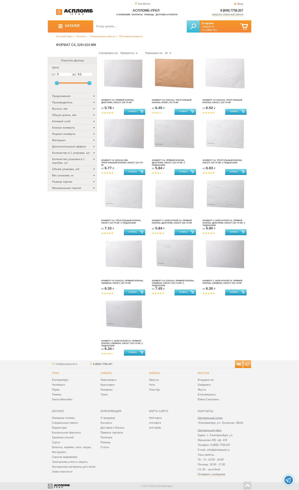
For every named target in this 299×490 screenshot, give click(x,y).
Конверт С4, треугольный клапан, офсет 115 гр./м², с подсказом (121, 221)
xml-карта (155, 422)
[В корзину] (244, 27)
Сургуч (56, 442)
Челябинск (58, 384)
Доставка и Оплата (112, 427)
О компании (123, 14)
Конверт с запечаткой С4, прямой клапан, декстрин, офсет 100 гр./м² (172, 221)
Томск (104, 394)
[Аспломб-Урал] (74, 14)
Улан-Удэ (154, 389)
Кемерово (106, 389)
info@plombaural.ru (66, 364)
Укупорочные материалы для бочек (73, 466)
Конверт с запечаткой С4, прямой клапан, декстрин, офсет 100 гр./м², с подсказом (224, 222)
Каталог (81, 36)
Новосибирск (108, 379)
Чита (152, 384)
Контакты (137, 14)
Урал (55, 373)
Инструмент (59, 452)
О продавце (107, 417)
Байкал (154, 373)
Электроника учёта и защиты (70, 461)
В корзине (208, 23)
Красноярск (107, 384)
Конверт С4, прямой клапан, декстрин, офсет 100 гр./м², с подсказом (168, 162)
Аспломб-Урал (64, 36)
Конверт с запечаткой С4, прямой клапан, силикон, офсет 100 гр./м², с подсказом (122, 343)
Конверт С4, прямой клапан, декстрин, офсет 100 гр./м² (117, 101)
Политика (106, 437)
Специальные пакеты (102, 36)
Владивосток (206, 379)
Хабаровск (204, 384)
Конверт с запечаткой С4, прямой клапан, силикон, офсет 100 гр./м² (222, 281)
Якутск (202, 389)
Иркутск (154, 379)
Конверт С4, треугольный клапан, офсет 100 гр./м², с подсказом (222, 161)
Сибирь (106, 373)
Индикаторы (59, 427)
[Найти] (193, 26)
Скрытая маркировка (64, 456)
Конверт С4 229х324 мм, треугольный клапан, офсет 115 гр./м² (122, 162)
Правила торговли (111, 432)
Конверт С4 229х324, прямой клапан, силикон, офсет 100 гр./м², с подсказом (173, 283)
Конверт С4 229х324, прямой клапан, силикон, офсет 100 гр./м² (122, 281)
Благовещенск (207, 394)
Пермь (56, 389)
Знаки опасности (62, 471)
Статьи (104, 447)
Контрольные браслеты (66, 432)
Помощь (149, 14)
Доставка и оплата (167, 14)
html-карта (155, 417)
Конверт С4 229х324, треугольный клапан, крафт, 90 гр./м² (171, 101)
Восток (203, 373)
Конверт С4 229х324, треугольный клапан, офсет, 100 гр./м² (222, 101)
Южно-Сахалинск (208, 399)
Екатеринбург (60, 379)
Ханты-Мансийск (62, 399)
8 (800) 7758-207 (231, 10)
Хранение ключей (63, 437)
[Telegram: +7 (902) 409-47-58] (289, 480)
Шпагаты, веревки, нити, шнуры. (72, 447)
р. (215, 29)
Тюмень (56, 394)
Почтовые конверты (130, 36)
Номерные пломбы (63, 417)
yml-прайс (155, 427)
